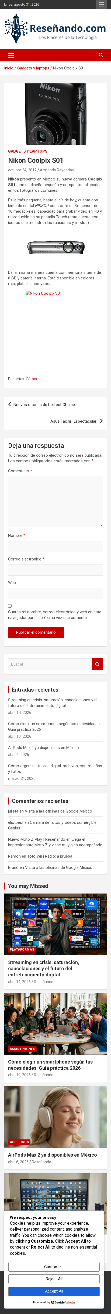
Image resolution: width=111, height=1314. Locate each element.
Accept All (54, 1291)
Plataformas (22, 949)
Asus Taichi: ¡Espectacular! (74, 421)
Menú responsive (101, 4)
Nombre (16, 535)
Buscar (97, 664)
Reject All (54, 1278)
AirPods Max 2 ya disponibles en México (43, 747)
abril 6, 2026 (18, 1162)
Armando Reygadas (57, 170)
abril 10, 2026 (19, 1075)
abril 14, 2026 (19, 982)
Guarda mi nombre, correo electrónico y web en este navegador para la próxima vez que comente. (54, 615)
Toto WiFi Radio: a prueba (49, 856)
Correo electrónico (26, 559)
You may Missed (28, 886)
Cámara (33, 379)
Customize (54, 1266)
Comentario (20, 470)
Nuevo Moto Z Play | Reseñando (36, 839)
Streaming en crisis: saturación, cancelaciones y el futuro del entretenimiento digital (43, 968)
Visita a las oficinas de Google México (58, 811)
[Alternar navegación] (11, 55)
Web (12, 582)
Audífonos (19, 1142)
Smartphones (22, 1049)
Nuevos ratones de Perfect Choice (44, 404)
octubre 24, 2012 (22, 170)
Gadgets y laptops (27, 151)
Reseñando (43, 982)
